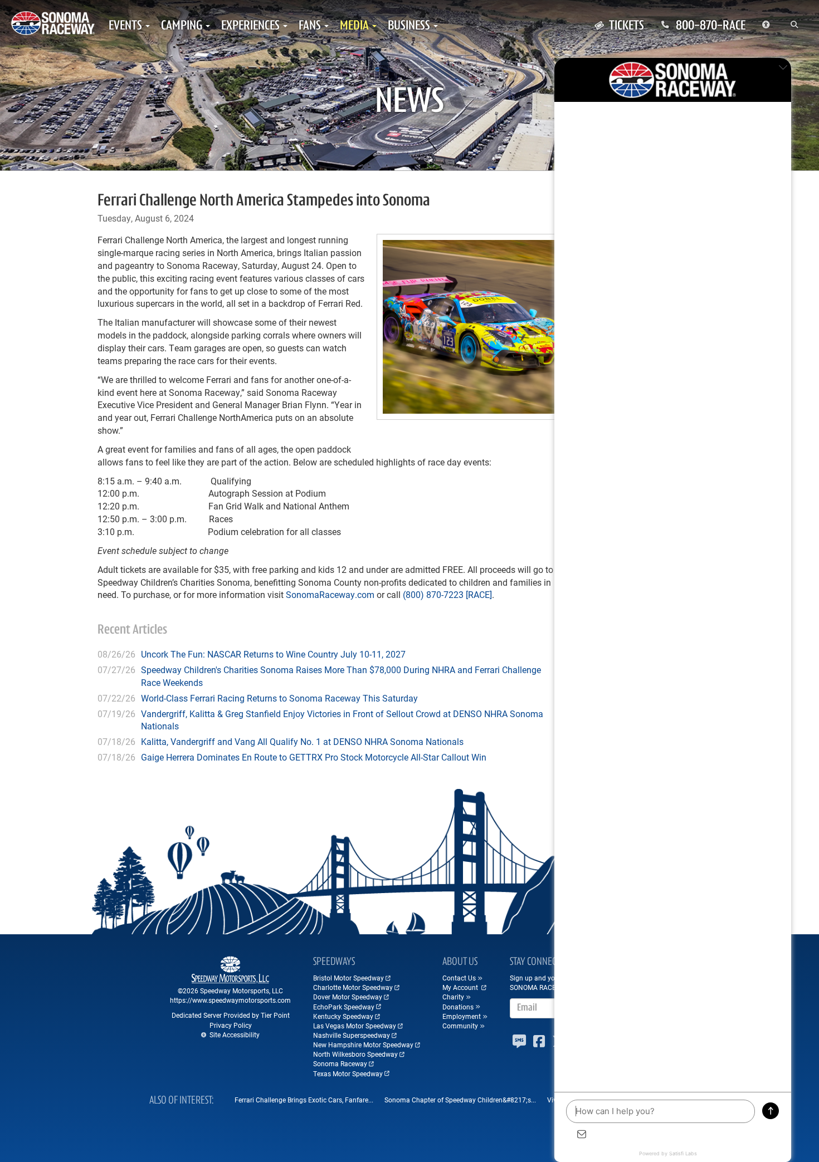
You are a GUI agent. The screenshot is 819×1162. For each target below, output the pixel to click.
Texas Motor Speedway (348, 1073)
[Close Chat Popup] (782, 69)
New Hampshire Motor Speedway (363, 1044)
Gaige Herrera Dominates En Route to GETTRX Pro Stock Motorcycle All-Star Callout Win (313, 757)
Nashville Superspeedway (351, 1035)
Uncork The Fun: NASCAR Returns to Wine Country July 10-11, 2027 (273, 654)
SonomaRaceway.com (330, 594)
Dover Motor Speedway (347, 996)
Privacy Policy (230, 1025)
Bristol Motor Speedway (348, 977)
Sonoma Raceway (340, 1063)
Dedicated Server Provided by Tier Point (231, 1015)
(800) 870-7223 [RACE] (447, 594)
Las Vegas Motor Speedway (354, 1025)
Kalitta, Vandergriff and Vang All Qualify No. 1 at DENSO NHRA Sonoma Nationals (302, 741)
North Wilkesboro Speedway (355, 1054)
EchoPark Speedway (343, 1006)
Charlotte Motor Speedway (353, 987)
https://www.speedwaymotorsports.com (230, 1000)
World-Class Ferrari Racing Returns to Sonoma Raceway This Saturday (279, 698)
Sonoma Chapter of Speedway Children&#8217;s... (460, 1099)
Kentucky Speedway (343, 1016)
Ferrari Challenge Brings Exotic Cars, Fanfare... (304, 1099)
